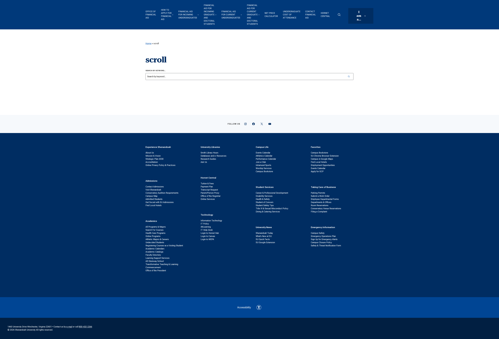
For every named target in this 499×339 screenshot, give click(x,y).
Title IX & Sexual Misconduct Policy (272, 208)
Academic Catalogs (154, 252)
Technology (207, 215)
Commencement (153, 267)
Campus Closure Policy (321, 242)
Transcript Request (209, 190)
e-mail (69, 326)
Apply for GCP (317, 171)
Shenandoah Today (264, 233)
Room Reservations (319, 205)
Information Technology (211, 220)
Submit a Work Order (320, 196)
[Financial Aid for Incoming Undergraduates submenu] (198, 14)
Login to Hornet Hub (210, 233)
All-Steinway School (155, 261)
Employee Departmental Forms (325, 199)
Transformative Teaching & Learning (162, 264)
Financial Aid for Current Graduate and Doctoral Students (252, 14)
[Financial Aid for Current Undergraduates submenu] (241, 14)
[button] (339, 14)
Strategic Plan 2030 (154, 159)
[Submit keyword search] (348, 76)
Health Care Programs (155, 233)
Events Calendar (263, 152)
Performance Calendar (266, 159)
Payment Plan (207, 186)
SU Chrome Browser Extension (325, 156)
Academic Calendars (155, 248)
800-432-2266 (85, 326)
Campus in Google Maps (322, 159)
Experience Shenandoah (158, 147)
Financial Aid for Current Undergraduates (230, 14)
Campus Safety (317, 233)
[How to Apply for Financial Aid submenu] (172, 14)
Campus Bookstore (264, 171)
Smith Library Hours (209, 152)
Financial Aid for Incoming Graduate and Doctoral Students (209, 14)
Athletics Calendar (264, 156)
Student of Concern (264, 202)
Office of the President (156, 270)
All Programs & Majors (156, 227)
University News (264, 227)
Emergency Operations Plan (323, 236)
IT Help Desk (207, 230)
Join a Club (261, 162)
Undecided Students (155, 242)
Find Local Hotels (154, 205)
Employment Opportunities (323, 165)
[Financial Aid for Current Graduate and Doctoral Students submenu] (259, 14)
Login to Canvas (208, 236)
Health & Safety (263, 199)
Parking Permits (318, 193)
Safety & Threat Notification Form (326, 245)
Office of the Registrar (211, 196)
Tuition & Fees (207, 183)
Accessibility (244, 307)
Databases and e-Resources (213, 156)
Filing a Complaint (319, 211)
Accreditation (152, 162)
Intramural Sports (263, 165)
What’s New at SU (264, 236)
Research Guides (208, 159)
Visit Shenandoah (153, 190)
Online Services (208, 199)
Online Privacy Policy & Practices (160, 165)
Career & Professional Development (272, 193)
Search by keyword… (156, 71)
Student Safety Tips (265, 205)
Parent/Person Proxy (210, 193)
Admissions (151, 181)
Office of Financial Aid (151, 14)
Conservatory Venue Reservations (326, 208)
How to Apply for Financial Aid (166, 15)
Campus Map (151, 196)
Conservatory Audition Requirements (162, 193)
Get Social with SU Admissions (160, 202)
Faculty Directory (153, 255)
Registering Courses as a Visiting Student (164, 245)
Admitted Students (154, 199)
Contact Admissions (155, 186)
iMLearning (206, 227)
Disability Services (264, 196)
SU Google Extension (265, 242)
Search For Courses (154, 230)
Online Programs (153, 236)
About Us (150, 152)
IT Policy (205, 223)
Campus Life (262, 147)
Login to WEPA (207, 239)
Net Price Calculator (271, 14)
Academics (151, 221)
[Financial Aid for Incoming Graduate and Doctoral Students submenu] (215, 14)
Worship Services (264, 168)
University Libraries (210, 147)
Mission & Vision (153, 156)
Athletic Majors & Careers (157, 239)
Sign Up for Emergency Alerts (324, 239)
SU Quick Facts (263, 239)
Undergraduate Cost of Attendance (291, 14)
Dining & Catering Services (268, 211)
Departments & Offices (321, 202)
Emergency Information (323, 227)
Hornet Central (325, 14)
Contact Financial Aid (310, 14)
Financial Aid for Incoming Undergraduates (187, 14)
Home (148, 43)
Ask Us (204, 162)
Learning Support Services (157, 258)
